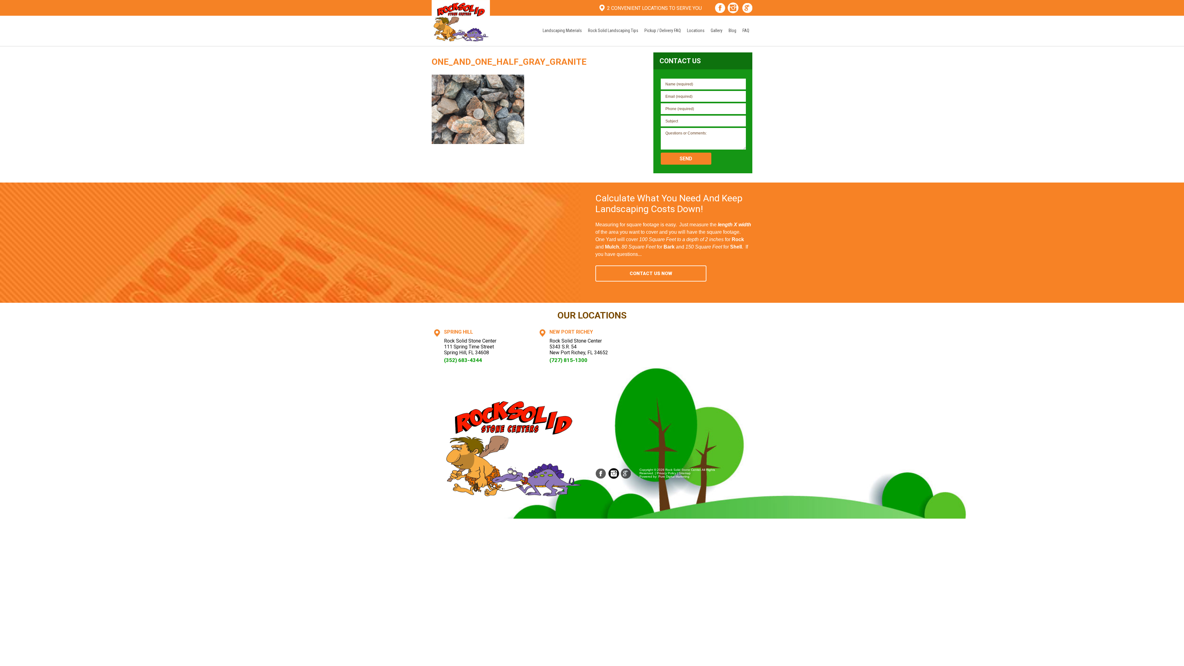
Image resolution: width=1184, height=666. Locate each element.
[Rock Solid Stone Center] (461, 22)
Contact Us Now (651, 273)
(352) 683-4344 (463, 360)
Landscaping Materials (562, 30)
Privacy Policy (666, 473)
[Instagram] (733, 8)
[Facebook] (720, 8)
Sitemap (685, 473)
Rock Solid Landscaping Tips (613, 30)
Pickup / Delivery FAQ (662, 30)
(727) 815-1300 (568, 360)
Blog (732, 30)
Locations (696, 30)
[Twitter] (626, 473)
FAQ (745, 30)
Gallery (716, 30)
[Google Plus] (747, 8)
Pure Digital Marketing (673, 476)
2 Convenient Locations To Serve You (654, 8)
